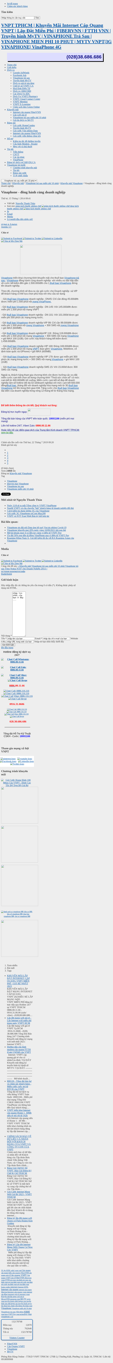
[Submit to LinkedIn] (52, 238)
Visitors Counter (17, 1337)
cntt (20, 1270)
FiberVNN (20, 1278)
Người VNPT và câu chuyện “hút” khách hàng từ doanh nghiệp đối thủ (40, 508)
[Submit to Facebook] (12, 238)
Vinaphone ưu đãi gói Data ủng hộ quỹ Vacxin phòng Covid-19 (36, 527)
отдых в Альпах (9, 224)
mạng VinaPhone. (41, 301)
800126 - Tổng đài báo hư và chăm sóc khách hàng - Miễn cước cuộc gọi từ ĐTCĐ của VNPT (19, 1085)
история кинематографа (13, 571)
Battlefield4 (6, 574)
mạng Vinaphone (35, 325)
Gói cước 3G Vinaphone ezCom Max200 (26, 513)
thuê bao (11, 385)
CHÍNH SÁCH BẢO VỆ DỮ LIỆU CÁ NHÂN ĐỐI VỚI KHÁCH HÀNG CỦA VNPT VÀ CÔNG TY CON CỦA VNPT (19, 1143)
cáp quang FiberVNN (20, 1273)
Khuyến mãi (18, 183)
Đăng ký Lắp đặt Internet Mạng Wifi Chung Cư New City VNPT (20, 1247)
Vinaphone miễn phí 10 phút (20, 489)
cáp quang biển (6, 1273)
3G (2, 1270)
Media (10, 216)
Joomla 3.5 (6, 227)
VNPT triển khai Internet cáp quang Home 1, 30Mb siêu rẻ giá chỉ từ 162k (19, 1113)
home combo (6, 1287)
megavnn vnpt (15, 1299)
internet (14, 1287)
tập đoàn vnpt (27, 1306)
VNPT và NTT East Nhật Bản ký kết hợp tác (28, 516)
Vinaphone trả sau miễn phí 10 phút (42, 183)
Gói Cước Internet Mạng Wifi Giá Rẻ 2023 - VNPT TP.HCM (19, 1194)
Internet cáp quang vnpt (17, 1292)
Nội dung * (6, 635)
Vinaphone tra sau (15, 486)
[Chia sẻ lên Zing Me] (12, 241)
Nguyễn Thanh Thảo (25, 203)
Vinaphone (7, 278)
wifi (11, 1317)
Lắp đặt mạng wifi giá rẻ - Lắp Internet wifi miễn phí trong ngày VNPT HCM (19, 1020)
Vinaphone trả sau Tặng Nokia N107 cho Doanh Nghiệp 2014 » (39, 567)
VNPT (35, 349)
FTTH (7, 1280)
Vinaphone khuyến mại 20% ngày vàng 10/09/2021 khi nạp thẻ (36, 530)
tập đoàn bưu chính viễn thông (12, 1306)
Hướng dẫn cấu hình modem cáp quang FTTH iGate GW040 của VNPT (19, 1049)
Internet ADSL (23, 1287)
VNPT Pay (12, 1314)
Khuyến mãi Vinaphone (71, 183)
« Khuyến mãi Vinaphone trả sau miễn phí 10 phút (41, 566)
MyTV (23, 1299)
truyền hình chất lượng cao (16, 1301)
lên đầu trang (7, 647)
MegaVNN (5, 1299)
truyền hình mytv (25, 1303)
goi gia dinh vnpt (14, 1282)
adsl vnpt (15, 1270)
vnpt (27, 1311)
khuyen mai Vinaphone (18, 483)
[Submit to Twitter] (32, 238)
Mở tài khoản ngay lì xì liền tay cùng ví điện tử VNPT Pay (34, 533)
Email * (38, 638)
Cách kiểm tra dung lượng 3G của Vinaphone (28, 511)
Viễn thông (20, 1312)
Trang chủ (6, 183)
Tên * (4, 638)
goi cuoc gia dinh (16, 1280)
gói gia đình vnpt (23, 1284)
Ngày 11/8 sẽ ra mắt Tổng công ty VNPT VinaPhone (31, 505)
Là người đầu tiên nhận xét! (20, 219)
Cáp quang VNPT (18, 1275)
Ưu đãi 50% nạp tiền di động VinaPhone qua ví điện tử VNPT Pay (38, 535)
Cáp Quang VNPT (16, 1346)
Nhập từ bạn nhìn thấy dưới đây (49, 641)
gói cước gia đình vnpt (9, 1284)
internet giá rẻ (13, 1294)
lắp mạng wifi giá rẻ (17, 1297)
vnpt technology (22, 1314)
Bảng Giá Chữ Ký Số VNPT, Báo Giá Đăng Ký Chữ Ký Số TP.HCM (19, 1170)
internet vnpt (24, 1294)
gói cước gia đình (26, 1282)
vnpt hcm (4, 1314)
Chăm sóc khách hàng (17, 6)
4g (5, 1270)
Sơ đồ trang (12, 3)
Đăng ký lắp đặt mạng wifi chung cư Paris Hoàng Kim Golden (20, 1221)
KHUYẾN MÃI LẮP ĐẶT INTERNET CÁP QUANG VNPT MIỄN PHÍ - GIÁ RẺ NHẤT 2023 (18, 980)
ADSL (8, 1270)
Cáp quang (26, 1270)
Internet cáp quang (10, 1289)
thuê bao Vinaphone (60, 283)
